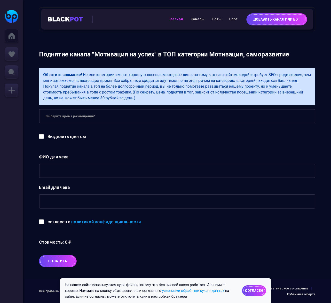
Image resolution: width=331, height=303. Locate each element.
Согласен (254, 291)
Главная (176, 19)
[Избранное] (11, 54)
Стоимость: (55, 242)
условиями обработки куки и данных (193, 290)
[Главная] (11, 35)
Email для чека (54, 187)
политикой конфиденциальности (106, 221)
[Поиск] (11, 72)
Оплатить (57, 261)
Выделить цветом (66, 136)
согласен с (94, 221)
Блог (233, 19)
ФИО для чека (54, 156)
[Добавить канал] (11, 90)
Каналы (198, 19)
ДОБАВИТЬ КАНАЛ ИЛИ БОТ (276, 19)
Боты (216, 19)
